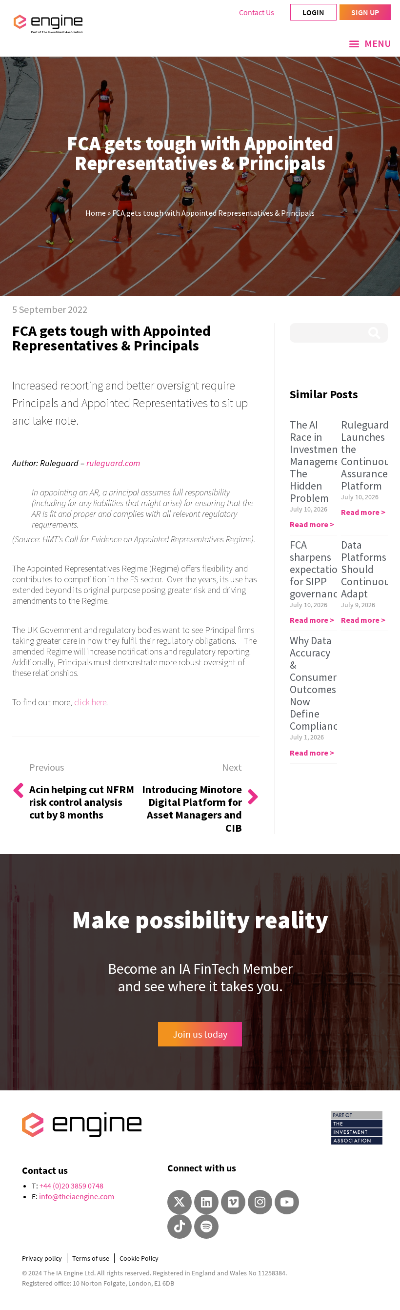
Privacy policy (42, 1258)
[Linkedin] (206, 1202)
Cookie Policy (139, 1258)
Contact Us (256, 12)
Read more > (312, 524)
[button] (370, 43)
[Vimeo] (233, 1202)
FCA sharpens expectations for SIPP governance (319, 569)
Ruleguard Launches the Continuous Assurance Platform (368, 455)
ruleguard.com (113, 463)
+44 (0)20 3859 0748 (71, 1185)
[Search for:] (339, 333)
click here (90, 702)
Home (95, 213)
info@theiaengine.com (76, 1196)
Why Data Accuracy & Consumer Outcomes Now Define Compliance (316, 683)
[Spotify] (206, 1226)
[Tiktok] (179, 1226)
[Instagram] (260, 1202)
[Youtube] (287, 1202)
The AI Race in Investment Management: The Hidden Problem (321, 461)
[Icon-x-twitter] (179, 1202)
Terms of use (90, 1258)
